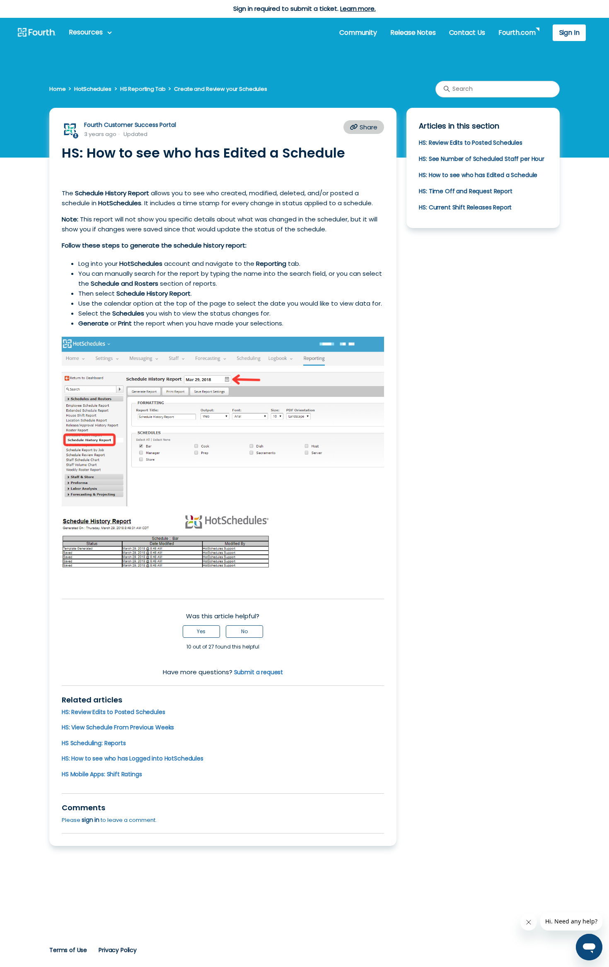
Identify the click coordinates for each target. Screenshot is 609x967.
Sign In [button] (569, 32)
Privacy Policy (118, 950)
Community (358, 32)
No (244, 631)
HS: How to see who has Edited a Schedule (478, 175)
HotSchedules (92, 89)
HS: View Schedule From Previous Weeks (118, 727)
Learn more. (357, 8)
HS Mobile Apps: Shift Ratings (102, 774)
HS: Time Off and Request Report (465, 191)
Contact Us (467, 32)
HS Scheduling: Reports (94, 743)
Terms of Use (68, 950)
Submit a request (258, 672)
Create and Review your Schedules (220, 89)
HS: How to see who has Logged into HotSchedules (132, 758)
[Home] (36, 32)
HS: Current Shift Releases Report (465, 207)
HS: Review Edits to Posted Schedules (113, 712)
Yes (201, 631)
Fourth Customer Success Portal (130, 125)
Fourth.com (516, 32)
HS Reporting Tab (143, 89)
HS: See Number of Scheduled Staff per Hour (481, 159)
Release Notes (413, 32)
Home (57, 89)
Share (367, 127)
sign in (90, 820)
